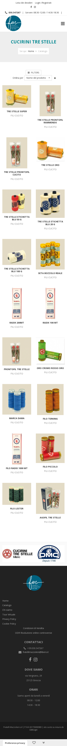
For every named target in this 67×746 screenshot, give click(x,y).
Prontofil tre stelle (17, 369)
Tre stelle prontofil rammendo (50, 121)
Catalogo (7, 605)
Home (31, 51)
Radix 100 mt (50, 322)
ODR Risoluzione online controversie (33, 632)
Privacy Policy (9, 619)
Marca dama (16, 418)
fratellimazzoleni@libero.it (36, 652)
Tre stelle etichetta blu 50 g (17, 218)
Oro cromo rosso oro (50, 368)
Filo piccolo (50, 466)
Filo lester (16, 508)
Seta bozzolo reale (50, 273)
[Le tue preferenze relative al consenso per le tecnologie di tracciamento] (15, 743)
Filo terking (50, 418)
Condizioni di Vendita (33, 628)
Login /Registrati (43, 2)
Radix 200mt (17, 322)
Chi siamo (7, 609)
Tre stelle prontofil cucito (17, 173)
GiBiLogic (33, 729)
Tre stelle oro (50, 165)
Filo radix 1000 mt (17, 468)
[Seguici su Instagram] (35, 6)
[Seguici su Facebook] (31, 6)
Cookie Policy (9, 623)
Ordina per (18, 77)
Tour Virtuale (8, 614)
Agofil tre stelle (50, 517)
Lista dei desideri (24, 2)
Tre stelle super (17, 111)
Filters (34, 72)
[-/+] (55, 77)
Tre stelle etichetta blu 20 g (50, 223)
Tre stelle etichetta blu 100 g (17, 270)
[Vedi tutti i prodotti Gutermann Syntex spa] (23, 553)
